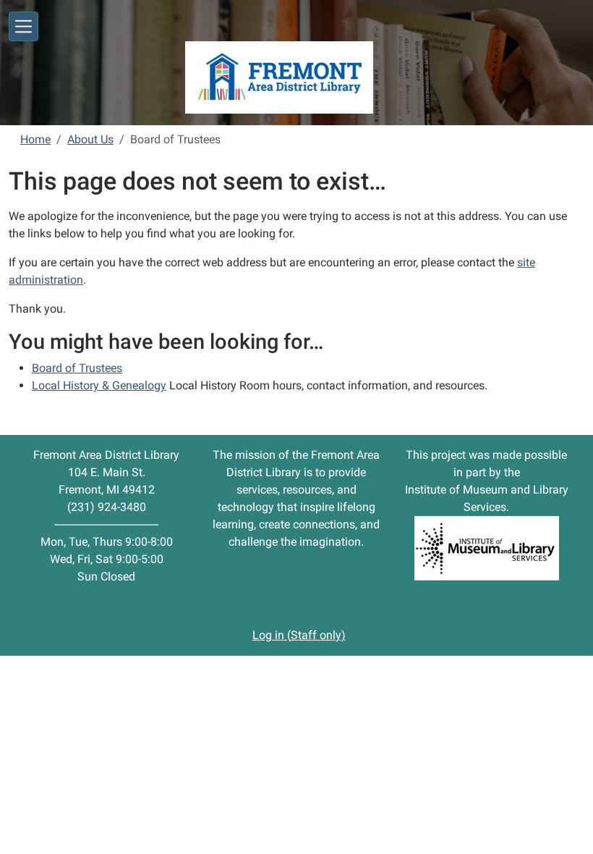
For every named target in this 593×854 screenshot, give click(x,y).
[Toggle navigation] (23, 26)
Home (35, 139)
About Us (90, 139)
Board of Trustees (77, 368)
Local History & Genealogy (99, 385)
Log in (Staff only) (299, 635)
